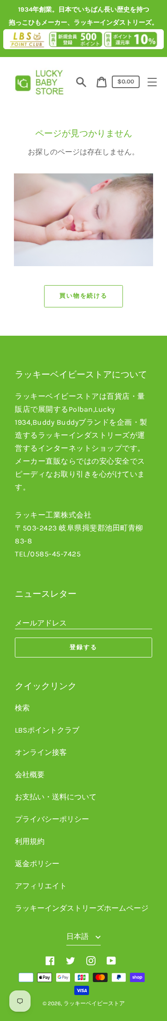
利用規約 (30, 841)
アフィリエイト (41, 885)
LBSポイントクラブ (47, 730)
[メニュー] (152, 82)
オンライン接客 (41, 752)
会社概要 (30, 774)
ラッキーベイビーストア (94, 1003)
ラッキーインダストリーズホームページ (81, 908)
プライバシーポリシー (52, 819)
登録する (83, 647)
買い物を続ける (83, 295)
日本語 (78, 936)
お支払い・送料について (55, 796)
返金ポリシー (37, 863)
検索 (22, 707)
